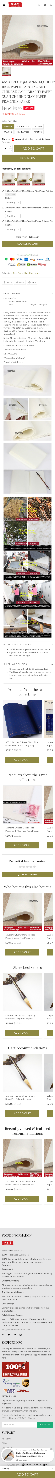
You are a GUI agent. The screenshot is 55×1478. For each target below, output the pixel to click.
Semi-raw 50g (22, 132)
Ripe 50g (38, 132)
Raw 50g (8, 132)
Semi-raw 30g (22, 126)
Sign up (45, 1424)
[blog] (21, 1334)
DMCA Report (12, 1465)
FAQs (4, 1443)
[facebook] (4, 1334)
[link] (8, 1455)
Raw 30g (12, 121)
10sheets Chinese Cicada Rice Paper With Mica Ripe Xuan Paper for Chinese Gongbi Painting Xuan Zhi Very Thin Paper (21, 829)
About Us (6, 1438)
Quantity (6, 142)
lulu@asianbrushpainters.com (16, 1329)
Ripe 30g (38, 126)
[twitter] (10, 1334)
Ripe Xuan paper (32, 273)
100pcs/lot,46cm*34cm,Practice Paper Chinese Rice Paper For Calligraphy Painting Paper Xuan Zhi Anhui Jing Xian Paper (21, 936)
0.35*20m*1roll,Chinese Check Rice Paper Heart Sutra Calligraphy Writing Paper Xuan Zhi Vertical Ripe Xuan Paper (21, 744)
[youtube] (15, 1334)
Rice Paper (18, 273)
